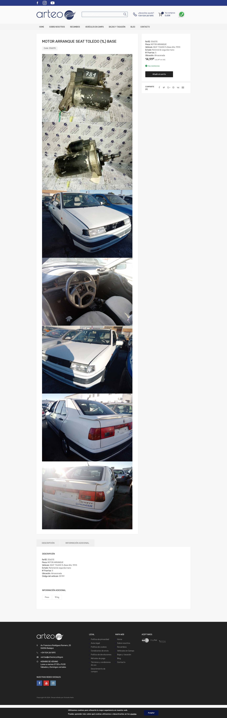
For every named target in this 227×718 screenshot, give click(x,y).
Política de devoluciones (101, 655)
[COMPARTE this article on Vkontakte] (177, 87)
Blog (133, 27)
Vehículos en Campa (94, 27)
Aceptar (151, 713)
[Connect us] (39, 683)
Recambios (75, 27)
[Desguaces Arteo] (48, 15)
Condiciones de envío (100, 651)
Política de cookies (99, 647)
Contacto (145, 27)
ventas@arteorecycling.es (52, 657)
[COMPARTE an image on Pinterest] (173, 87)
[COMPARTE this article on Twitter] (163, 87)
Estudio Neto (69, 697)
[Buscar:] (105, 14)
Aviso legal (95, 643)
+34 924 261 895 (144, 15)
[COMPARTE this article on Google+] (168, 87)
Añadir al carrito (159, 74)
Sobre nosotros (57, 27)
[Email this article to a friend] (182, 87)
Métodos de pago (98, 658)
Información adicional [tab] (77, 543)
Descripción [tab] (48, 543)
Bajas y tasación (117, 27)
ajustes (133, 714)
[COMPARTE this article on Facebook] (159, 87)
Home (41, 27)
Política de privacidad (100, 639)
